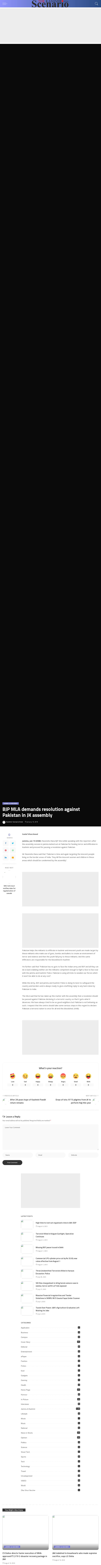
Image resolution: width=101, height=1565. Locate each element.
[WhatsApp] (13, 850)
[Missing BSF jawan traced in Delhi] (27, 1249)
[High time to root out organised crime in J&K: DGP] (27, 1224)
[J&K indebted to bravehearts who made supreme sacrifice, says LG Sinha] (75, 1532)
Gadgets (24, 1376)
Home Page (25, 1390)
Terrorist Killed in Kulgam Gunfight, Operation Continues (55, 1235)
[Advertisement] (50, 25)
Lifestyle (24, 1414)
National (24, 1428)
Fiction (23, 1366)
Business (24, 1333)
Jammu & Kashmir (10, 803)
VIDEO (23, 1481)
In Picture (24, 1399)
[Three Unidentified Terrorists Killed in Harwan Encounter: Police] (27, 1273)
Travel (23, 1471)
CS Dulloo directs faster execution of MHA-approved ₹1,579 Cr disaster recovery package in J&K (24, 1556)
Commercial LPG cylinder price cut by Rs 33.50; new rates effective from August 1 (56, 1260)
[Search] (96, 3)
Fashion (24, 1361)
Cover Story (25, 1342)
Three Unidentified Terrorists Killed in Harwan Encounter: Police (55, 1272)
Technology (25, 1466)
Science (24, 1447)
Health (23, 1385)
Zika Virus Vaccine (28, 1490)
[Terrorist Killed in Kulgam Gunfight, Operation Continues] (27, 1236)
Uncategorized (26, 1476)
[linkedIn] (6, 857)
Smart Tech (25, 1452)
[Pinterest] (6, 850)
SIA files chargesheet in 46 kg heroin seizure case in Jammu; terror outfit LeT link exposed (57, 1284)
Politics (23, 1442)
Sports (23, 1457)
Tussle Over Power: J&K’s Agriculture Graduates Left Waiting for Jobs (57, 1309)
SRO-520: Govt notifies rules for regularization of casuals (9, 890)
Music (23, 1423)
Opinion (24, 1438)
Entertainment (26, 1352)
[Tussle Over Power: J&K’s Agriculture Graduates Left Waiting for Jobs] (27, 1310)
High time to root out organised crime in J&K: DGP (56, 1222)
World (23, 1485)
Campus (24, 1337)
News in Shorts (27, 1433)
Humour (24, 1395)
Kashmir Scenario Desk (14, 821)
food (22, 1371)
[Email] (13, 857)
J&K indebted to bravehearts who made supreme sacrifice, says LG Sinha (74, 1555)
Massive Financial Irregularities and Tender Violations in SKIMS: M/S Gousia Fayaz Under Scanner (58, 1297)
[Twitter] (13, 843)
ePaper (24, 1356)
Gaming (24, 1380)
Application (25, 1328)
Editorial (24, 1347)
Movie (23, 1419)
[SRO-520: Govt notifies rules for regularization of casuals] (9, 876)
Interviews (25, 1404)
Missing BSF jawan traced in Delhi (49, 1247)
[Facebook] (6, 843)
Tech (23, 1462)
